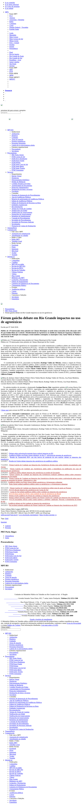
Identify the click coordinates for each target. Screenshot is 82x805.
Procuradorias (12, 153)
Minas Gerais (13, 41)
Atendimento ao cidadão (20, 235)
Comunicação (12, 230)
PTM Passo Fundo (18, 161)
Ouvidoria (15, 191)
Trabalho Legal (17, 241)
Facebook (15, 245)
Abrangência (9, 536)
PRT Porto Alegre (18, 155)
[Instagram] (5, 100)
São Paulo (12, 64)
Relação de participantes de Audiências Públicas (28, 199)
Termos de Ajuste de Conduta (22, 209)
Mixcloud (15, 251)
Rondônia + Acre (15, 60)
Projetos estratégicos (18, 141)
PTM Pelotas (16, 162)
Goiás (11, 33)
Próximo (8, 528)
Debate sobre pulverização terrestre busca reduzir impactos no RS (31, 453)
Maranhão (12, 35)
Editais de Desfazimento (20, 281)
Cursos (14, 291)
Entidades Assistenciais (19, 205)
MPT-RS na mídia (18, 264)
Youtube (14, 255)
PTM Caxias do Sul (18, 157)
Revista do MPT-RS (18, 266)
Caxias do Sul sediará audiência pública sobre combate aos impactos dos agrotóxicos (38, 492)
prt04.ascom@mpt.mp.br (9, 515)
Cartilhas (15, 262)
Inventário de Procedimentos (21, 220)
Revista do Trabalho (18, 270)
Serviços (10, 172)
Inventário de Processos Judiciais (23, 222)
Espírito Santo (14, 29)
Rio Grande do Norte (16, 56)
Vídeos (14, 274)
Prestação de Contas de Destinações (24, 226)
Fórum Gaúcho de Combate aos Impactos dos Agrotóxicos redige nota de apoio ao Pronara (40, 488)
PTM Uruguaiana (17, 170)
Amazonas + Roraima (16, 20)
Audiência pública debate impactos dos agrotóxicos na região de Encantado (34, 473)
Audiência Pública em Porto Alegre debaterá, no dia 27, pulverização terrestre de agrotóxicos (40, 455)
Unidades (15, 137)
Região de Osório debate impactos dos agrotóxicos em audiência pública (33, 461)
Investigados (16, 224)
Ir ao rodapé (9, 8)
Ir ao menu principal (12, 4)
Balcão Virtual (16, 176)
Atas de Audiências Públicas (21, 197)
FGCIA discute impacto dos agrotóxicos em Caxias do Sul (28, 490)
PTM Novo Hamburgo (19, 159)
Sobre (7, 538)
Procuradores (16, 149)
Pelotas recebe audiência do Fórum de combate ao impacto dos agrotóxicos (34, 496)
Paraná (11, 46)
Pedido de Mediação (18, 182)
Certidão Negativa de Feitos (21, 184)
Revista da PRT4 (17, 268)
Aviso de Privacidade (74, 623)
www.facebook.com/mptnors (28, 515)
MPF (11, 70)
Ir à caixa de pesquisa (12, 6)
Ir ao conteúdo (10, 3)
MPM (11, 75)
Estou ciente (6, 627)
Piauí (11, 52)
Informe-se (11, 257)
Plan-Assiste (16, 276)
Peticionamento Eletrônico (20, 180)
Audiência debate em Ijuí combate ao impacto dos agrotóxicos (29, 503)
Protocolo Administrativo (20, 187)
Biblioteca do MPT (18, 278)
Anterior (8, 526)
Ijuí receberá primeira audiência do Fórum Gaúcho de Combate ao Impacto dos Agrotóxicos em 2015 (43, 505)
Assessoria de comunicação (21, 233)
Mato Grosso (13, 37)
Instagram (15, 249)
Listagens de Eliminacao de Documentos (25, 283)
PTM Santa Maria (18, 166)
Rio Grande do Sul (15, 58)
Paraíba (11, 45)
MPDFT (12, 79)
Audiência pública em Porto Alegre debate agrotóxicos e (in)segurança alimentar (35, 482)
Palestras (15, 293)
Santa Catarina (14, 62)
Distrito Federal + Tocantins (18, 27)
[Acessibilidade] (5, 92)
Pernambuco (13, 48)
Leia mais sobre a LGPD (49, 625)
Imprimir (4, 522)
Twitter (14, 253)
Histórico (15, 136)
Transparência (12, 228)
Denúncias (15, 178)
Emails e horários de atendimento (41, 619)
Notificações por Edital (19, 210)
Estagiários (15, 299)
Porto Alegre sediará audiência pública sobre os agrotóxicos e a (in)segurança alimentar (38, 484)
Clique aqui (5, 410)
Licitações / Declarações (20, 280)
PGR (11, 71)
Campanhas (16, 260)
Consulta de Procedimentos (21, 218)
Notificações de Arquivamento (22, 212)
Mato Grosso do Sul (16, 39)
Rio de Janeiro (14, 54)
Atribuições (15, 134)
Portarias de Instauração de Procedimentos (26, 195)
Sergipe (12, 66)
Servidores (15, 151)
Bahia (11, 22)
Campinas (12, 23)
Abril (6, 518)
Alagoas (12, 18)
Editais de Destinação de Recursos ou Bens (26, 203)
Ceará (11, 25)
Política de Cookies (13, 625)
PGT (11, 16)
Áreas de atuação (17, 139)
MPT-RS (10, 130)
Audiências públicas (18, 289)
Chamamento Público (19, 285)
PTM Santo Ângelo (18, 168)
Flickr (14, 247)
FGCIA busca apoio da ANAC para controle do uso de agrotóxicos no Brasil (35, 494)
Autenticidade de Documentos (22, 185)
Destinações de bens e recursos (22, 189)
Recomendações (17, 207)
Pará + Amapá (14, 43)
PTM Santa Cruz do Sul (20, 164)
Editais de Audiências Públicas (22, 201)
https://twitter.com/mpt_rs (48, 515)
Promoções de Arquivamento (21, 214)
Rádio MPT (16, 239)
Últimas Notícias (17, 272)
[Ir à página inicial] (41, 121)
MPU (7, 12)
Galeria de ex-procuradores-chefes (23, 145)
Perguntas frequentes (19, 143)
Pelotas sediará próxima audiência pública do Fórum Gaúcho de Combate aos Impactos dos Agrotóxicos (44, 498)
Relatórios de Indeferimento (21, 216)
